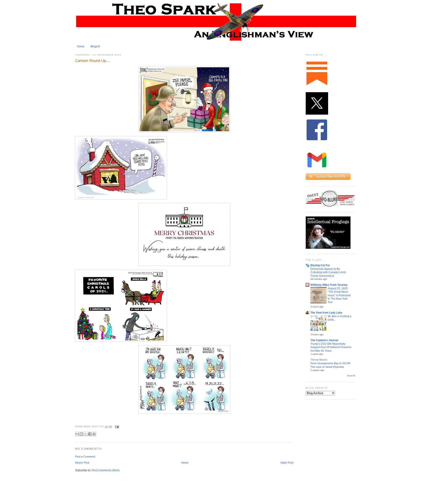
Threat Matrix (318, 359)
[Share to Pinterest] (94, 434)
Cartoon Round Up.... (92, 60)
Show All (351, 376)
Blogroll (95, 46)
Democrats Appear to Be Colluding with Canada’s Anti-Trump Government (328, 272)
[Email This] (77, 434)
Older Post (287, 462)
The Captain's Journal (324, 340)
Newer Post (82, 462)
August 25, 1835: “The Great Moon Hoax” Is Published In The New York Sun (339, 295)
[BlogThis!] (81, 434)
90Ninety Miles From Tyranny (329, 284)
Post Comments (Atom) (106, 470)
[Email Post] (116, 426)
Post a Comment (85, 456)
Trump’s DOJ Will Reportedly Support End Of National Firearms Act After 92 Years (330, 347)
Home (80, 46)
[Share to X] (85, 434)
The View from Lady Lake (326, 312)
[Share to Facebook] (90, 434)
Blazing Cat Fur (320, 265)
